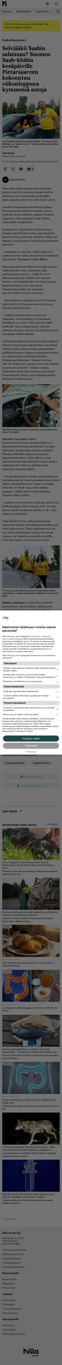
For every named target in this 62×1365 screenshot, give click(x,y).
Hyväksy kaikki (31, 738)
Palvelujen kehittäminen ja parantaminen (22, 681)
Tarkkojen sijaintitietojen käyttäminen (21, 691)
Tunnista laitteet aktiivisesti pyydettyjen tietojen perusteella (26, 696)
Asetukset (31, 745)
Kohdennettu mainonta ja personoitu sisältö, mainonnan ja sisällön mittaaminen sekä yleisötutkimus (29, 676)
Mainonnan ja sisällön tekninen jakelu (21, 714)
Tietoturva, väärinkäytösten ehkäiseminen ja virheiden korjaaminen (29, 709)
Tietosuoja (31, 752)
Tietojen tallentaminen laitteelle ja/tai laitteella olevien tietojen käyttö (29, 669)
